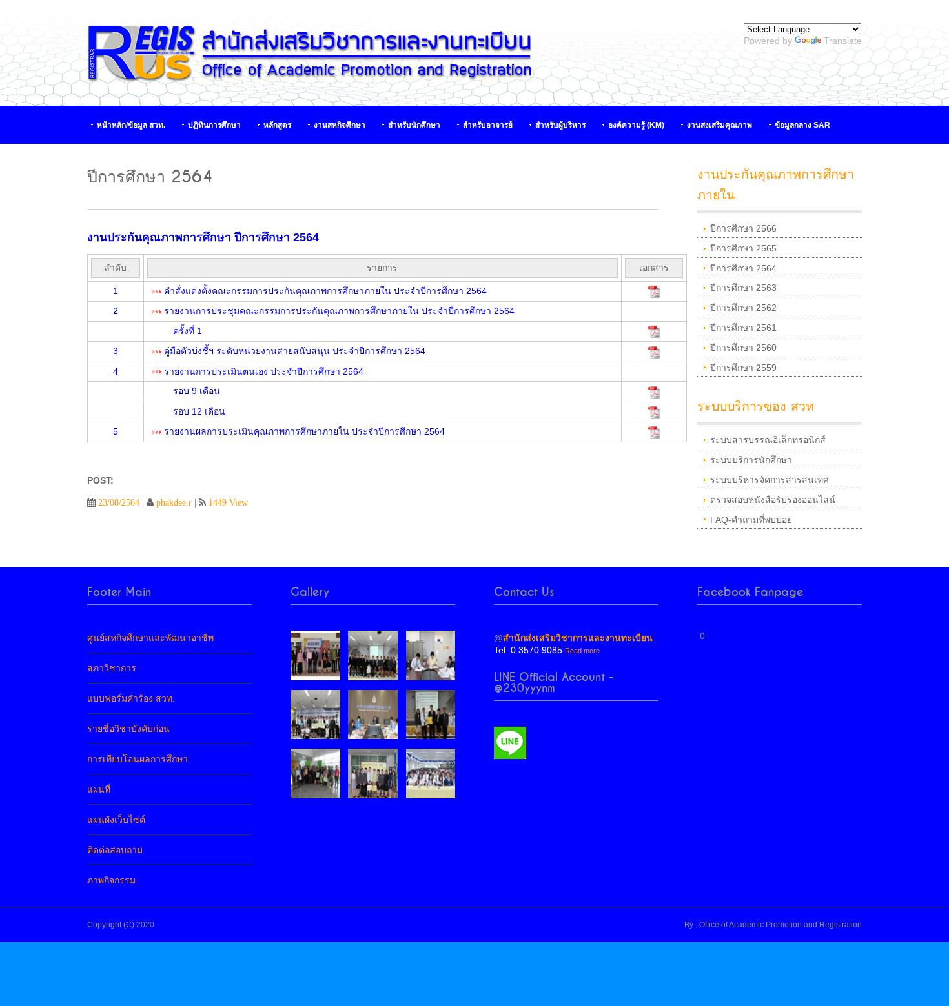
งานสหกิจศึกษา (339, 125)
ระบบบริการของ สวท (755, 406)
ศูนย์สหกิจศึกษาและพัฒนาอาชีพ (150, 638)
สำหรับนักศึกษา (414, 125)
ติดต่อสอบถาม (115, 850)
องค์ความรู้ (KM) (636, 125)
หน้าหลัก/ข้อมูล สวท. (131, 125)
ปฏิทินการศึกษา (214, 125)
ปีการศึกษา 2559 (743, 367)
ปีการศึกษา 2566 (743, 228)
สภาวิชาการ (111, 668)
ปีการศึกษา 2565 (743, 248)
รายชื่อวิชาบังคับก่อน (128, 729)
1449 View (228, 502)
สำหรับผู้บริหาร (560, 125)
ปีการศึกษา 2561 (743, 327)
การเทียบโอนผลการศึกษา (137, 759)
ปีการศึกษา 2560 (743, 347)
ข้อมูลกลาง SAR (802, 125)
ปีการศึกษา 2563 (743, 287)
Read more (582, 651)
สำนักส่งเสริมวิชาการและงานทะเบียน (578, 638)
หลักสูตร (277, 125)
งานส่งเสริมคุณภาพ (719, 125)
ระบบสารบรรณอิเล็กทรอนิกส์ (768, 440)
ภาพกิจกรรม (111, 880)
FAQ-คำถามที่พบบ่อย (751, 520)
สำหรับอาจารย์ (488, 125)
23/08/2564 (118, 502)
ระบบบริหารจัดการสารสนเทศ (769, 480)
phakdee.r (174, 502)
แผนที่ (98, 789)
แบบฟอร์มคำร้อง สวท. (131, 698)
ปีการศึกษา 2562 (743, 307)
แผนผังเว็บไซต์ (116, 819)
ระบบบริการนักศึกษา (751, 460)
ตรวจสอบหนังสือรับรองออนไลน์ (772, 500)
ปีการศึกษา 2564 (743, 268)
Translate (843, 40)
